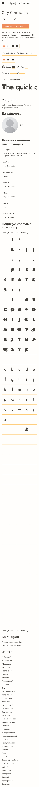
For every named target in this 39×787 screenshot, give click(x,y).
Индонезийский (8, 691)
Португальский (8, 743)
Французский (7, 780)
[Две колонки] (8, 46)
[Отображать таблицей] (17, 46)
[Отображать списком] (4, 46)
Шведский (6, 784)
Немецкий (6, 729)
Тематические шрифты (11, 645)
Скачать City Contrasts (13, 26)
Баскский (6, 667)
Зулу (4, 688)
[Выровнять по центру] (8, 60)
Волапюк (5, 678)
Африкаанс (6, 664)
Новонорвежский (9, 736)
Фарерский (6, 774)
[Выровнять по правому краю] (13, 60)
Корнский (6, 715)
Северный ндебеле (10, 760)
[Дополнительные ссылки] (27, 26)
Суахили (5, 767)
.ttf (3, 40)
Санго (4, 756)
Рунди (4, 753)
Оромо (5, 739)
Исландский (7, 698)
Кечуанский (7, 712)
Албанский (6, 657)
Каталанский (7, 708)
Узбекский (6, 770)
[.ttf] (10, 125)
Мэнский (5, 726)
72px (7, 73)
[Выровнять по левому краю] (4, 60)
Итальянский (7, 705)
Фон (22, 67)
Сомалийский (8, 763)
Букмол (5, 674)
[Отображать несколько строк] (13, 46)
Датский (5, 684)
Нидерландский (8, 732)
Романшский (7, 746)
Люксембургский (9, 719)
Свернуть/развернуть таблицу (15, 233)
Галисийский (7, 681)
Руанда (5, 750)
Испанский (6, 702)
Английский (7, 660)
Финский (5, 777)
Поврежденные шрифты (12, 642)
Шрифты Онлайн (19, 3)
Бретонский (7, 671)
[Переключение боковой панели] (2, 3)
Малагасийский (8, 722)
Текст (8, 67)
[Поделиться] (15, 19)
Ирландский (7, 695)
